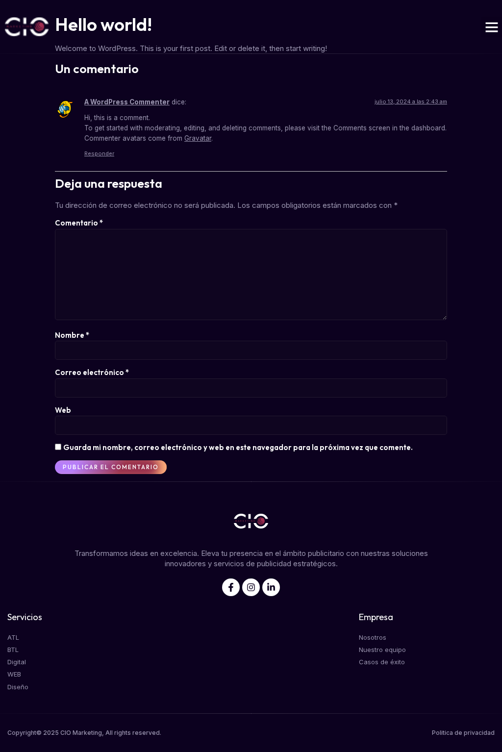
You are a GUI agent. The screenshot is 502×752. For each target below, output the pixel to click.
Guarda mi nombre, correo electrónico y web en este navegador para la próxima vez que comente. (238, 447)
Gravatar (197, 138)
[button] (491, 27)
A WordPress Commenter (127, 102)
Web (63, 410)
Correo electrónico (92, 372)
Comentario (79, 222)
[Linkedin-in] (271, 587)
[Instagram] (251, 587)
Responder (99, 153)
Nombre (72, 335)
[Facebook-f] (231, 587)
